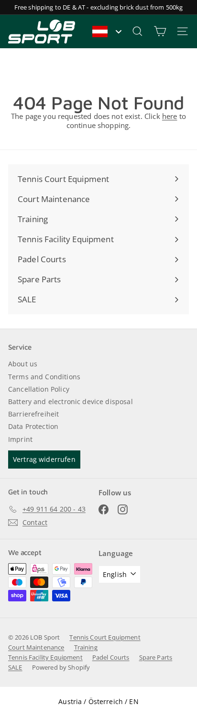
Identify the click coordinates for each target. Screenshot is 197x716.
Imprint (20, 439)
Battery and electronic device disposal (70, 401)
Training (86, 647)
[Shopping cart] (160, 31)
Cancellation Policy (38, 389)
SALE (15, 667)
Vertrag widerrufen (44, 459)
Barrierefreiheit (33, 413)
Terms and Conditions (44, 376)
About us (22, 363)
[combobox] (106, 31)
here (169, 116)
